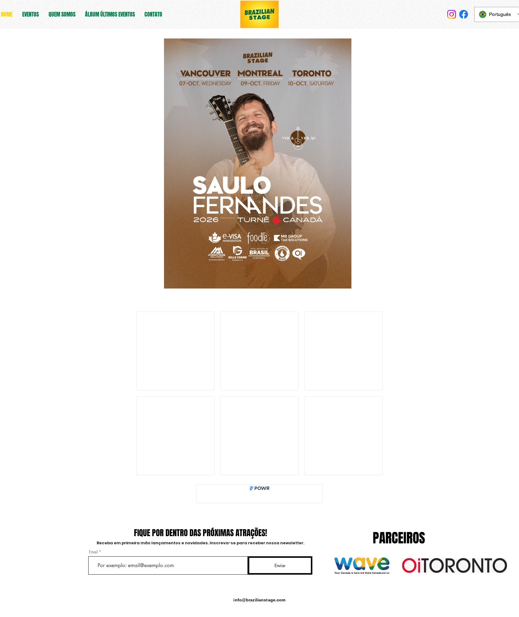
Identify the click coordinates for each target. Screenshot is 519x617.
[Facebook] (463, 14)
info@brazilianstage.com (259, 599)
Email (93, 552)
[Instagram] (451, 14)
